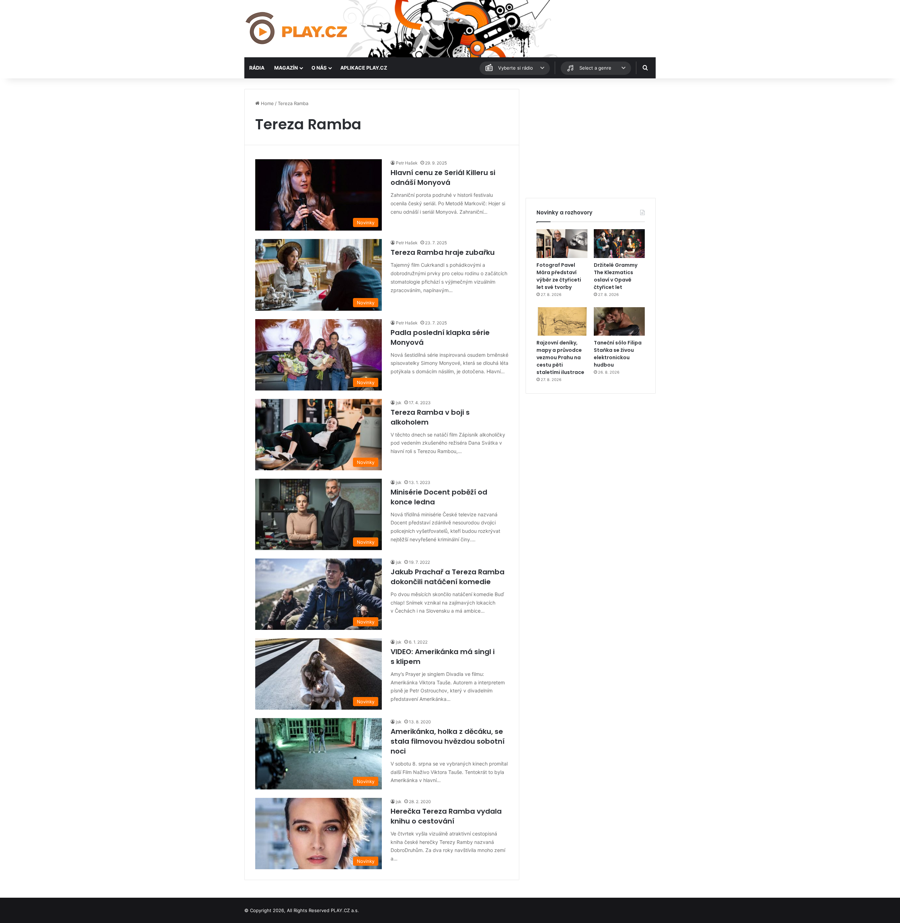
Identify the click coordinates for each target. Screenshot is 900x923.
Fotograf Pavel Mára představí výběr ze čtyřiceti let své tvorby (558, 276)
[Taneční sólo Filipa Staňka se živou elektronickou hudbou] (619, 321)
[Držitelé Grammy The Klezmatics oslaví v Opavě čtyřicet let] (619, 243)
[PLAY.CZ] (297, 29)
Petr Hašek (407, 163)
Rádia (256, 68)
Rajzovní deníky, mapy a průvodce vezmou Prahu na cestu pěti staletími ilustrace (560, 357)
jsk (398, 402)
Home (266, 103)
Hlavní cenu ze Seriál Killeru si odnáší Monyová (443, 177)
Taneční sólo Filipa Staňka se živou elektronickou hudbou (618, 353)
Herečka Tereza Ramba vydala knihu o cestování (446, 816)
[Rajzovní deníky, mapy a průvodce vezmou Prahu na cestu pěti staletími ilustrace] (561, 321)
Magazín (286, 68)
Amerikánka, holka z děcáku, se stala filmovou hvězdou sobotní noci (447, 741)
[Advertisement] (591, 138)
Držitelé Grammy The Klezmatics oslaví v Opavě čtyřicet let (615, 276)
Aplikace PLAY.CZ (363, 68)
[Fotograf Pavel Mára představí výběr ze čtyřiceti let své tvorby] (561, 243)
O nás (319, 68)
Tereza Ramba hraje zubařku (443, 252)
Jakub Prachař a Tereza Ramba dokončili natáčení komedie (447, 577)
